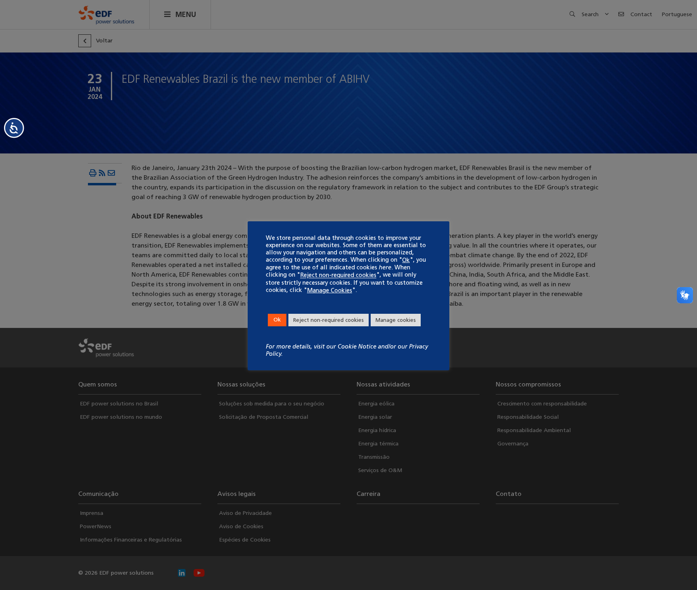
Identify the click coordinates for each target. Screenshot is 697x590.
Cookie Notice (357, 346)
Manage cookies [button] (396, 320)
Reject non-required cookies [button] (328, 320)
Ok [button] (277, 319)
